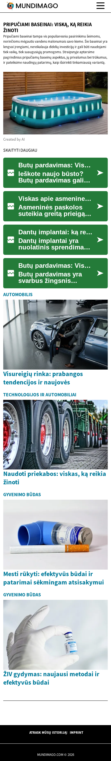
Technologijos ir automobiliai (39, 395)
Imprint (76, 732)
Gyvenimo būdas (22, 495)
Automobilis (18, 294)
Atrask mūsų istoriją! (48, 732)
